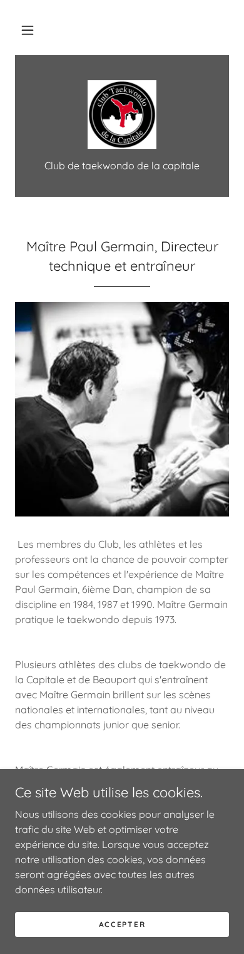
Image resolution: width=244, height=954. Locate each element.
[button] (27, 30)
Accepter (122, 924)
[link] (122, 114)
